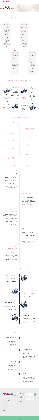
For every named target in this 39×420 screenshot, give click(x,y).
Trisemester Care (22, 399)
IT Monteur (25, 418)
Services (16, 1)
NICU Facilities (21, 397)
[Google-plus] (33, 399)
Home (12, 1)
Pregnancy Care (21, 394)
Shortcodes (8, 8)
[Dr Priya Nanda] (6, 1)
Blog (29, 1)
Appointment (21, 1)
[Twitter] (30, 399)
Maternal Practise (21, 402)
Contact (33, 1)
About (26, 1)
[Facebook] (27, 399)
